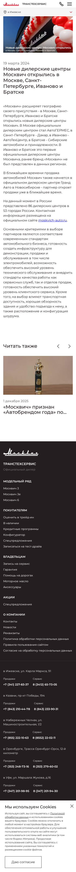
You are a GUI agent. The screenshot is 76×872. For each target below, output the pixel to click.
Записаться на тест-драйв (22, 546)
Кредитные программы (21, 529)
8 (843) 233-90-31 (46, 709)
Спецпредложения (17, 540)
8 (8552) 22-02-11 (44, 738)
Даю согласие (23, 862)
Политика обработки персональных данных (36, 639)
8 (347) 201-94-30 (45, 791)
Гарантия (10, 569)
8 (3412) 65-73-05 (45, 684)
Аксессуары (12, 587)
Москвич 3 (11, 488)
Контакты (10, 621)
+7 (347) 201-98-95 (16, 791)
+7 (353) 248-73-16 (16, 766)
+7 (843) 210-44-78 (16, 709)
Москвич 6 (11, 500)
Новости (9, 627)
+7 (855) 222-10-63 (16, 738)
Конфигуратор (14, 535)
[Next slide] (69, 346)
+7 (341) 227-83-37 (16, 684)
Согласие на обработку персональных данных (37, 650)
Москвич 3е (12, 494)
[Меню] (69, 4)
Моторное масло (15, 581)
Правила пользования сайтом (25, 645)
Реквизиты (11, 633)
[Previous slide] (58, 346)
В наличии (11, 523)
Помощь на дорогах (18, 575)
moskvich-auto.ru (52, 220)
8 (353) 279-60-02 (45, 766)
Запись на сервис (16, 564)
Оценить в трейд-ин (18, 517)
